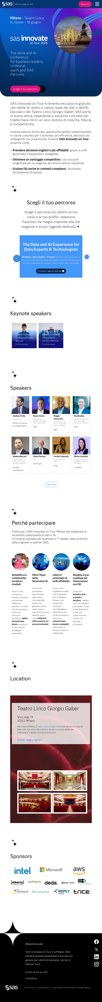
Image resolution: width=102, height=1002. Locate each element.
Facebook (96, 941)
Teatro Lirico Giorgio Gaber (49, 726)
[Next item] (87, 257)
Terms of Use (29, 988)
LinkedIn (96, 956)
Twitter (96, 949)
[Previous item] (17, 258)
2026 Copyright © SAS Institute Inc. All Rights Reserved (72, 988)
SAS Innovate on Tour (23, 4)
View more (51, 484)
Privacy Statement (43, 988)
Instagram (96, 964)
